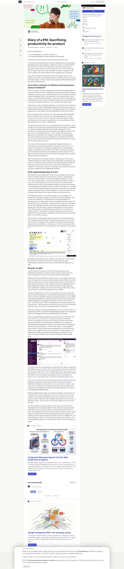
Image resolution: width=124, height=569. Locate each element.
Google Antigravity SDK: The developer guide (49, 532)
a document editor (59, 384)
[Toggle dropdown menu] (75, 426)
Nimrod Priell (34, 31)
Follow (93, 11)
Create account (100, 1)
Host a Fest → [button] (86, 104)
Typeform (60, 177)
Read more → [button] (32, 474)
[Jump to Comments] (20, 46)
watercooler (49, 47)
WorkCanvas (31, 179)
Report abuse (56, 495)
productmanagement (33, 47)
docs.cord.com (32, 371)
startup (55, 47)
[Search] (24, 2)
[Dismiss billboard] (107, 548)
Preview (40, 491)
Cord (32, 159)
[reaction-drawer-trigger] (20, 41)
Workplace (72, 109)
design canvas (69, 384)
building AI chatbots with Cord (44, 369)
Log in (92, 1)
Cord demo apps (36, 380)
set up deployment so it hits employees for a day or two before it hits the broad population (51, 395)
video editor (31, 386)
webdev (42, 47)
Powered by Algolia (61, 1)
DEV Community (95, 36)
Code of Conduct (48, 495)
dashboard (40, 386)
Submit (33, 491)
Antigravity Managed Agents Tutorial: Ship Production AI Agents (48, 458)
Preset (70, 179)
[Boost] (20, 55)
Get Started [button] (26, 566)
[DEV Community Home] (20, 2)
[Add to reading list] (20, 51)
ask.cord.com (44, 373)
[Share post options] (20, 60)
